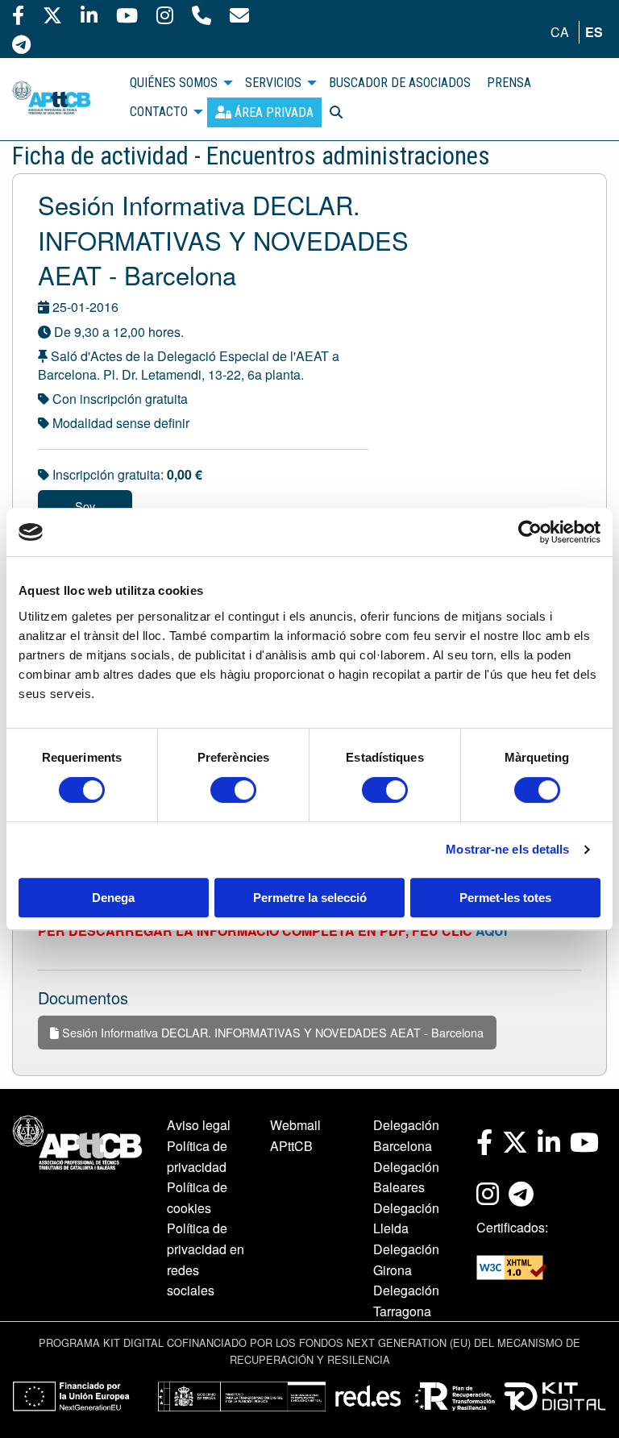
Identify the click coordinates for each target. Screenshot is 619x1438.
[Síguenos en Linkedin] (89, 14)
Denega (113, 897)
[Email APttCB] (239, 14)
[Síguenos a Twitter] (52, 14)
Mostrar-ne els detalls (507, 849)
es (594, 32)
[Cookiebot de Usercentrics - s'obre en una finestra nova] (529, 532)
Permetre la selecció (310, 897)
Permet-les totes (505, 897)
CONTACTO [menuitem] (159, 111)
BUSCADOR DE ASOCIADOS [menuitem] (400, 82)
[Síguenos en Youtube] (127, 14)
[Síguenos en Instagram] (164, 14)
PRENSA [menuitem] (509, 82)
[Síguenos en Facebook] (18, 14)
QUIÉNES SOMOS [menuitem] (174, 82)
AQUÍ (491, 930)
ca (559, 32)
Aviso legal (199, 1125)
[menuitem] (264, 112)
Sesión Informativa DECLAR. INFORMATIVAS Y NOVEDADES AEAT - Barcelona (271, 1032)
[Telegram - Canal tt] (21, 43)
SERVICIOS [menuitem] (273, 82)
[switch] (233, 790)
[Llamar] (201, 14)
